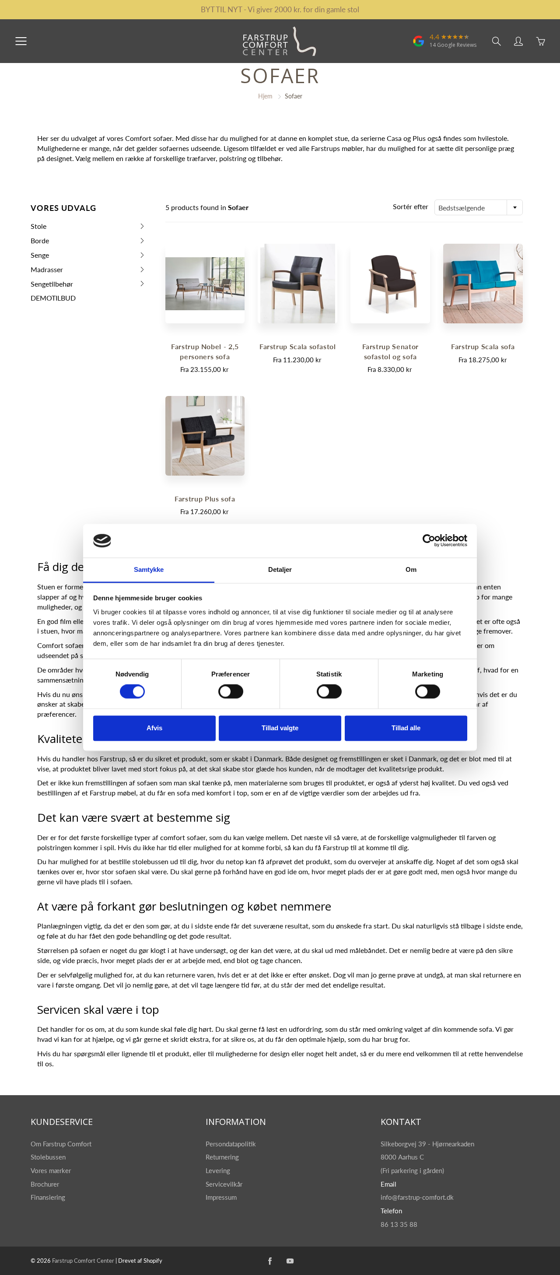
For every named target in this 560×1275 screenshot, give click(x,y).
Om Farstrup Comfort (62, 1144)
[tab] (88, 226)
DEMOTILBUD (53, 298)
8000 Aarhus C (402, 1157)
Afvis (154, 728)
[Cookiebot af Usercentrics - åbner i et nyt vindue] (429, 540)
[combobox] (478, 207)
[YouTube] (290, 1260)
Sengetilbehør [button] (52, 285)
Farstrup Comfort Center (83, 1260)
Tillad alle (406, 728)
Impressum (221, 1197)
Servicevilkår (224, 1184)
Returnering (223, 1157)
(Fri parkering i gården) (413, 1170)
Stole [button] (44, 228)
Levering (218, 1170)
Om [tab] (411, 569)
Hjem (265, 96)
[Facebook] (270, 1260)
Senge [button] (44, 257)
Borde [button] (44, 242)
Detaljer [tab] (280, 569)
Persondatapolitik (231, 1144)
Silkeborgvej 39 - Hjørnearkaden (428, 1144)
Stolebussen (49, 1157)
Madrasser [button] (47, 271)
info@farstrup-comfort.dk (417, 1197)
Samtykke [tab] (149, 569)
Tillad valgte (280, 728)
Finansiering (49, 1197)
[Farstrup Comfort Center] (418, 45)
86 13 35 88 (399, 1224)
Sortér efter (410, 206)
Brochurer (46, 1184)
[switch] (230, 692)
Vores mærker (51, 1170)
